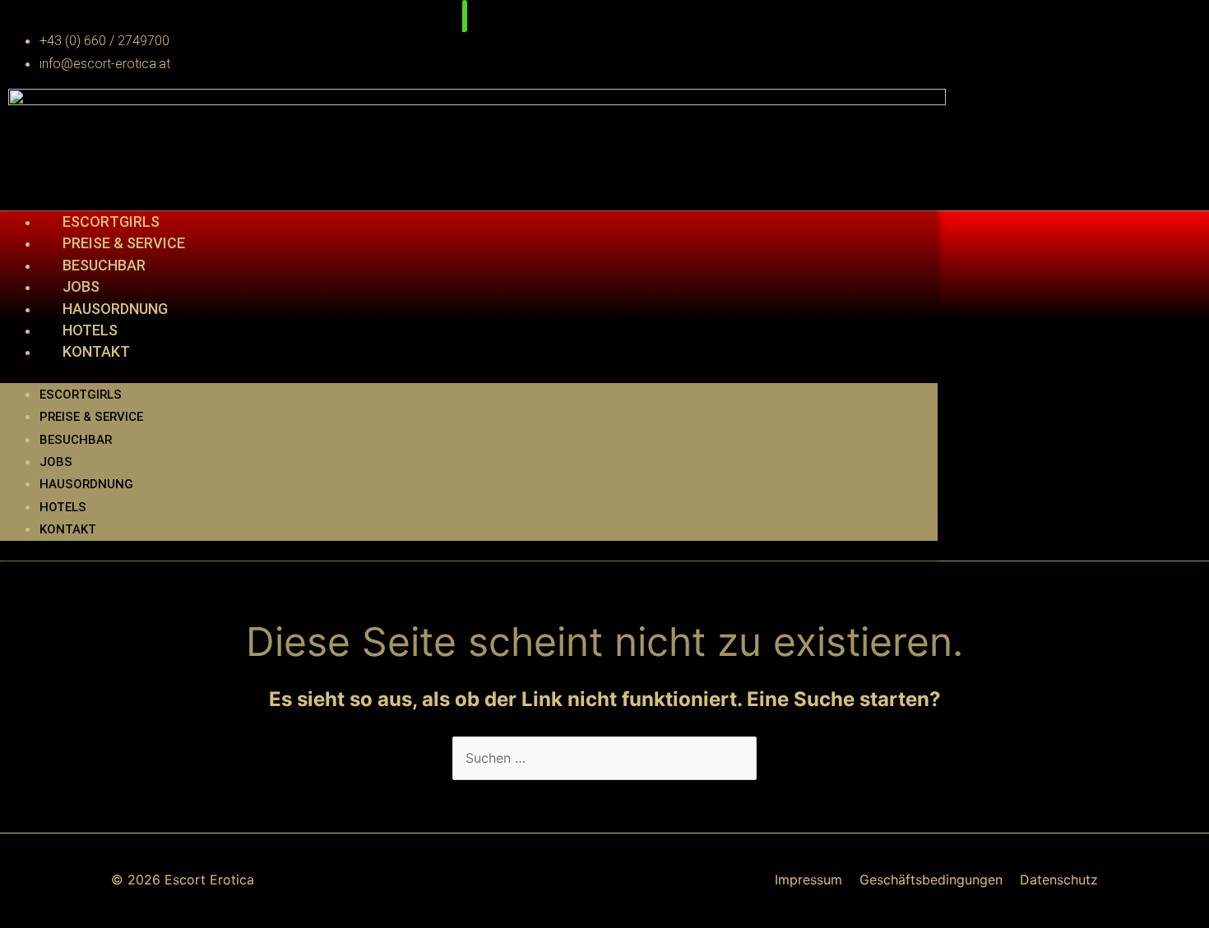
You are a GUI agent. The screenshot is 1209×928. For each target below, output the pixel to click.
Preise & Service (124, 243)
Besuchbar (104, 265)
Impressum (808, 879)
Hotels (90, 330)
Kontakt (96, 351)
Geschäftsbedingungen (931, 879)
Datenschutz (1059, 879)
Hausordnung (115, 308)
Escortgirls (111, 221)
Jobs (81, 286)
